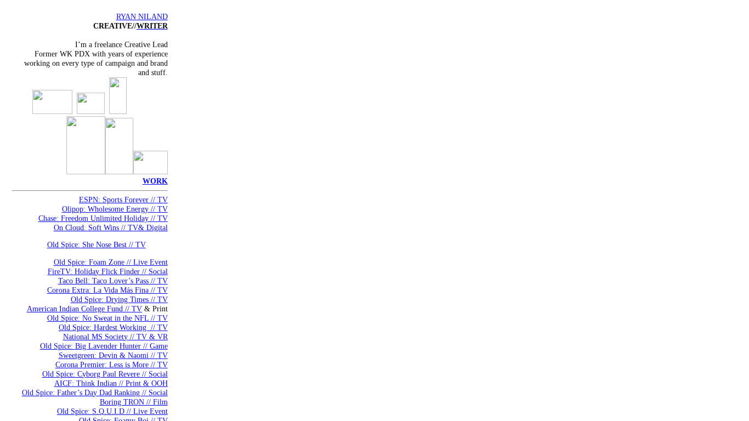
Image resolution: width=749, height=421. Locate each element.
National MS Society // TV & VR (115, 336)
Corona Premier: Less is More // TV (111, 364)
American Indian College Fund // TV (84, 308)
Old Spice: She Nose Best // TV (96, 244)
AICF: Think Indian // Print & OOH (111, 383)
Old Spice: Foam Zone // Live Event (111, 262)
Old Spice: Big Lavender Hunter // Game (104, 346)
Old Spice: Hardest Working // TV (113, 327)
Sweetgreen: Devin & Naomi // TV (113, 355)
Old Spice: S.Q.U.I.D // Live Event (112, 411)
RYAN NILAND (142, 16)
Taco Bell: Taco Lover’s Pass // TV (113, 280)
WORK (155, 181)
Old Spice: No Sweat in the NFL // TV (107, 318)
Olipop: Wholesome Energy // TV (115, 208)
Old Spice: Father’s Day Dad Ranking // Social (95, 392)
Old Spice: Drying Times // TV (119, 299)
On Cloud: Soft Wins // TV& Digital (111, 227)
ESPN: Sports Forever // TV (123, 199)
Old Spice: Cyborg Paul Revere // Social (105, 373)
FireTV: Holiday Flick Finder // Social (108, 271)
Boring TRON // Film (134, 401)
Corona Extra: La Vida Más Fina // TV (107, 290)
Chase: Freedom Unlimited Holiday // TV (103, 218)
